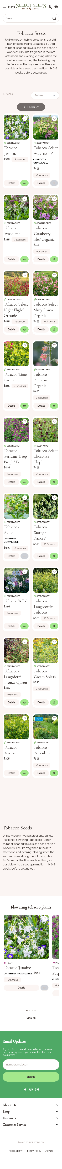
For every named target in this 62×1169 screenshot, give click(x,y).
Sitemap (49, 1150)
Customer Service (14, 1125)
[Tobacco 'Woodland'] (16, 207)
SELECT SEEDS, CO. (35, 1142)
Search (10, 18)
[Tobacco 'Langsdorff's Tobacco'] (45, 580)
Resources (9, 1118)
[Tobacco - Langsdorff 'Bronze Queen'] (16, 650)
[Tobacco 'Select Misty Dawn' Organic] (45, 283)
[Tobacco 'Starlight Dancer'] (45, 506)
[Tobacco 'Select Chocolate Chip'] (45, 429)
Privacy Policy (33, 1150)
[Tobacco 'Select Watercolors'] (45, 126)
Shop (6, 1112)
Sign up (31, 1076)
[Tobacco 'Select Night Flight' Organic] (16, 283)
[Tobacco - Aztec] (16, 506)
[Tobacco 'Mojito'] (16, 726)
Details (11, 183)
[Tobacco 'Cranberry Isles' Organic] (45, 207)
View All (31, 1018)
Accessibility (16, 1150)
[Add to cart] (24, 183)
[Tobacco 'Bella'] (16, 580)
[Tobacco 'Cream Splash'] (45, 650)
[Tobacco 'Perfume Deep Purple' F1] (16, 429)
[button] (25, 1089)
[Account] (50, 7)
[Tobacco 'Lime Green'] (16, 353)
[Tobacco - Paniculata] (45, 726)
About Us (9, 1105)
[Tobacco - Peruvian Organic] (45, 353)
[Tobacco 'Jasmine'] (16, 126)
